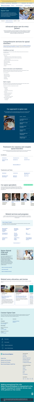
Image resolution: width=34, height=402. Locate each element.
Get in (25, 356)
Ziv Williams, (23, 201)
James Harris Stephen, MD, (16, 202)
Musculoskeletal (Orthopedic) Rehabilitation (4, 230)
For (25, 374)
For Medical (27, 362)
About (24, 366)
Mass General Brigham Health (8, 364)
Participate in (26, 359)
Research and (6, 360)
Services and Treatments (19, 5)
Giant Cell (26, 159)
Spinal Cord (15, 176)
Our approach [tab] (3, 20)
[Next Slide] (32, 191)
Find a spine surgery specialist (28, 184)
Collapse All (24, 116)
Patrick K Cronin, (5, 201)
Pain (28, 234)
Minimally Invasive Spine (5, 176)
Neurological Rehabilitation (16, 229)
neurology (17, 46)
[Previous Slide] (31, 191)
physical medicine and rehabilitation (11, 46)
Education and (5, 362)
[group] (5, 199)
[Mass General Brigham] (5, 5)
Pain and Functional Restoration (16, 234)
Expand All (21, 116)
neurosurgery (27, 45)
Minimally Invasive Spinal (27, 174)
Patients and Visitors (27, 5)
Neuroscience (28, 229)
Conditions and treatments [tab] (9, 20)
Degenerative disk (5, 160)
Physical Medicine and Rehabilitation (29, 238)
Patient (3, 358)
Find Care (12, 5)
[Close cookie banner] (30, 400)
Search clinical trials (4, 269)
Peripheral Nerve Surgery (16, 238)
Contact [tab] (18, 20)
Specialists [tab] (15, 20)
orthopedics (24, 45)
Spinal (26, 175)
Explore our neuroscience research (6, 267)
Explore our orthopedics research (6, 271)
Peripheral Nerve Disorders (5, 238)
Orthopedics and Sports (4, 234)
